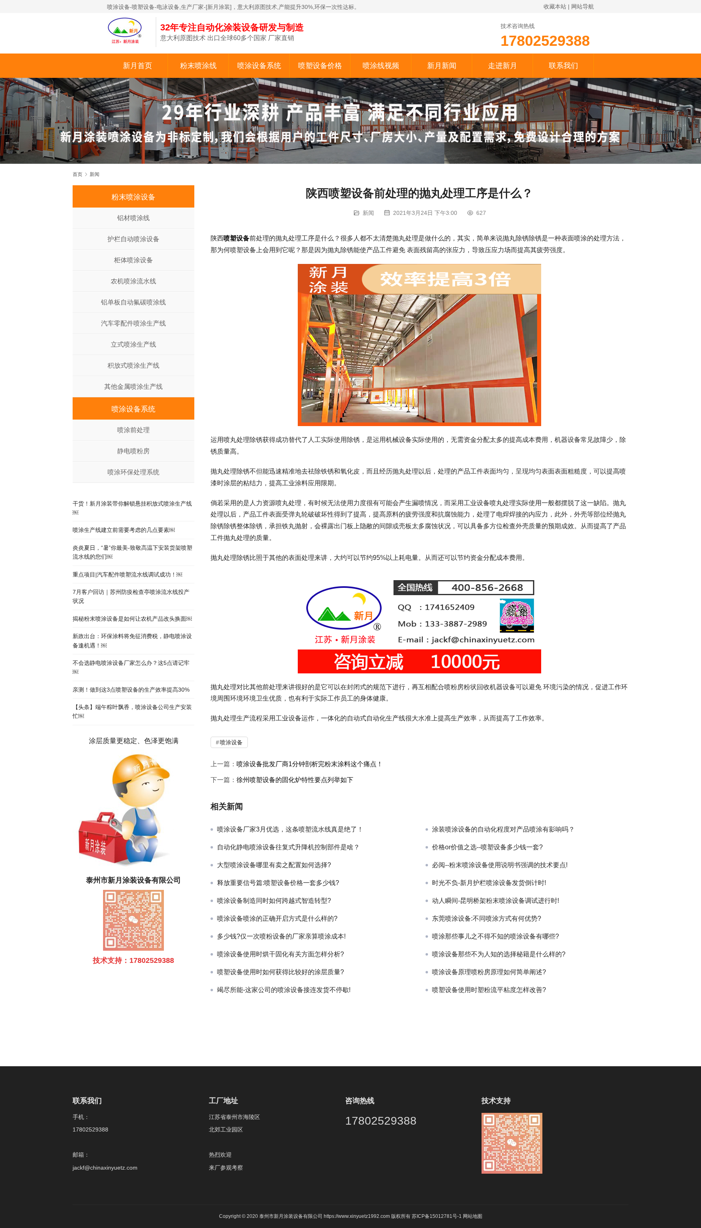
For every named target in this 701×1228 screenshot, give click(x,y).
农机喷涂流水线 (133, 281)
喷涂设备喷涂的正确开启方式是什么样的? (277, 918)
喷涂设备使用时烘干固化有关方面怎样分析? (280, 954)
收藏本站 (555, 6)
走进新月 (502, 66)
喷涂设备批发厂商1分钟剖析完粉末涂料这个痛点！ (310, 764)
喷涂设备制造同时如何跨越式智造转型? (274, 900)
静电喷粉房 (133, 451)
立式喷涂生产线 (133, 344)
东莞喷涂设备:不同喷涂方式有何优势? (486, 918)
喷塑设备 (236, 238)
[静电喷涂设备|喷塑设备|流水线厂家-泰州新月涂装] (127, 30)
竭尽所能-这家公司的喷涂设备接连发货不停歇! (283, 989)
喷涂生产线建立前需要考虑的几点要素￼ (124, 530)
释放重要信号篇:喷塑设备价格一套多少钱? (278, 882)
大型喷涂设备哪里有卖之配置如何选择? (274, 865)
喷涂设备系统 (259, 66)
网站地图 (472, 1216)
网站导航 (582, 6)
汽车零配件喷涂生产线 (133, 323)
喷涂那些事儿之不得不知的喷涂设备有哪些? (495, 936)
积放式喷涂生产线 (133, 365)
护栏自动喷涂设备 (133, 239)
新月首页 (137, 66)
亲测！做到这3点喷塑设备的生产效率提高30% (131, 689)
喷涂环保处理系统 (133, 472)
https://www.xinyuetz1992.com (357, 1216)
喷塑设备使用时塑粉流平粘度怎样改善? (489, 989)
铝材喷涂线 (133, 217)
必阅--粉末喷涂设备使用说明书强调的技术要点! (500, 865)
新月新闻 (441, 66)
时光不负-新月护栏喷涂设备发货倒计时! (489, 882)
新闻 (368, 213)
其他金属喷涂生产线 (133, 386)
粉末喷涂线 (198, 66)
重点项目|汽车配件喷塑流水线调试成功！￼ (127, 574)
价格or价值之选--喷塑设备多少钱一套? (487, 847)
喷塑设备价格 (320, 66)
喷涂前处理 (133, 429)
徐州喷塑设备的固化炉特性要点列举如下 (295, 779)
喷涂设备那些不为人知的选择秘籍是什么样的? (499, 954)
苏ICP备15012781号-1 (437, 1216)
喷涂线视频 (381, 66)
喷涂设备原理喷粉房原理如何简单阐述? (489, 972)
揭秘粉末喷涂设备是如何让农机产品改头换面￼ (132, 618)
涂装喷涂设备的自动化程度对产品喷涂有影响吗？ (503, 829)
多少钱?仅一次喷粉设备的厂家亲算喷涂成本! (281, 936)
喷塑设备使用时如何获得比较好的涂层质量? (280, 972)
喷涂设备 (231, 742)
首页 (77, 174)
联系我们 (563, 66)
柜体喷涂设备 (133, 260)
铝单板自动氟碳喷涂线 (133, 302)
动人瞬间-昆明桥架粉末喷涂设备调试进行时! (495, 900)
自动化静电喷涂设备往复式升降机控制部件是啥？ (288, 847)
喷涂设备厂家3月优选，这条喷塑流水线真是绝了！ (290, 829)
